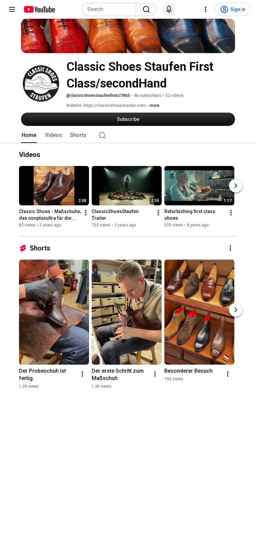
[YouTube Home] (39, 9)
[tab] (29, 135)
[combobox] (110, 9)
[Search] (146, 9)
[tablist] (128, 135)
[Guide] (12, 9)
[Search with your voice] (169, 9)
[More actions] (85, 213)
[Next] (235, 186)
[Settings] (206, 9)
